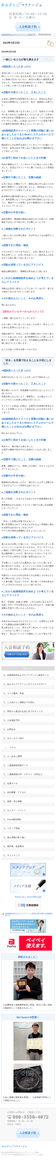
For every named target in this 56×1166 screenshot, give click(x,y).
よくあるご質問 (14, 756)
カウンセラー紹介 (15, 738)
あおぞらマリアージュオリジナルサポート (27, 684)
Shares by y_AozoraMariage (28, 897)
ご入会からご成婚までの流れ (20, 702)
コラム (13, 747)
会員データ (12, 783)
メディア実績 (13, 828)
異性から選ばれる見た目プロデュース (25, 711)
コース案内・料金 (15, 693)
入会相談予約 (13, 720)
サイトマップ (13, 855)
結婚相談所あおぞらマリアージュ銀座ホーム (28, 675)
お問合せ (11, 729)
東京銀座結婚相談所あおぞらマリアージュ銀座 (20, 1152)
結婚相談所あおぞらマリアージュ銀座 (27, 1155)
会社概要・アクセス (16, 792)
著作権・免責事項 (15, 846)
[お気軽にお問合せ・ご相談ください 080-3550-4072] (28, 15)
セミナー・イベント (16, 810)
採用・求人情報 (14, 801)
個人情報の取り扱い (16, 837)
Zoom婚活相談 (14, 819)
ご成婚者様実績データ (17, 765)
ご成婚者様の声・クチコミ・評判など (25, 774)
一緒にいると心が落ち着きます (21, 59)
